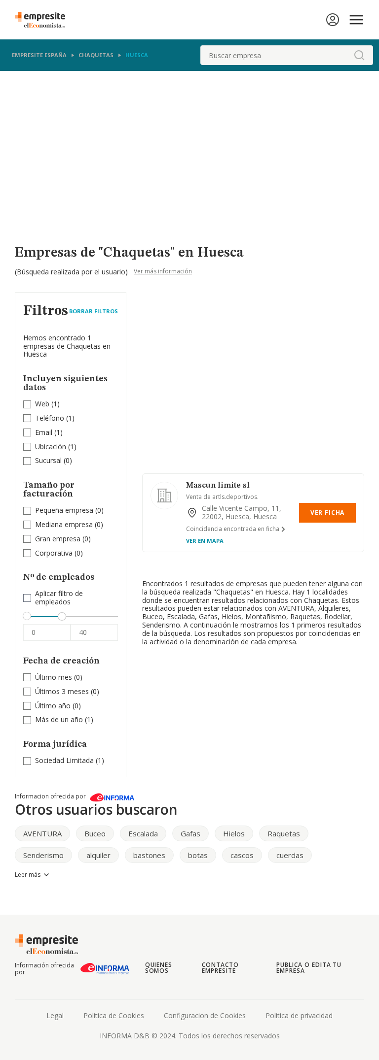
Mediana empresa (64, 524)
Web (42, 403)
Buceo (95, 833)
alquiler (98, 855)
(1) (47, 404)
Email (43, 432)
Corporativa (54, 553)
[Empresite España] (44, 20)
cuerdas (289, 855)
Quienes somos (159, 968)
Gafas (190, 833)
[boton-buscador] (359, 55)
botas (198, 855)
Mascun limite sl (218, 486)
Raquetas (283, 833)
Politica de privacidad (299, 1015)
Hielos (234, 833)
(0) (53, 461)
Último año (53, 705)
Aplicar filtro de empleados (59, 598)
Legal (55, 1015)
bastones (149, 855)
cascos (242, 855)
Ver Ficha (327, 512)
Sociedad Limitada (64, 760)
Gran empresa (57, 538)
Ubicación (50, 446)
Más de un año (59, 719)
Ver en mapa (205, 540)
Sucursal (48, 460)
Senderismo (43, 855)
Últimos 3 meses (62, 691)
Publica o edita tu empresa (308, 968)
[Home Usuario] (333, 20)
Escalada (143, 833)
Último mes (53, 677)
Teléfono (49, 418)
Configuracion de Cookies (205, 1015)
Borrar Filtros (93, 311)
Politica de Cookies (113, 1015)
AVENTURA (42, 833)
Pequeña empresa (64, 510)
